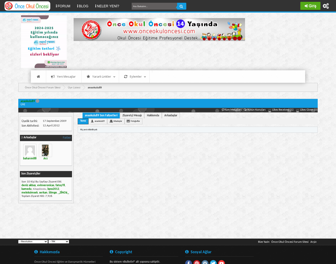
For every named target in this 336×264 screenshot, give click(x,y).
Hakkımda (153, 115)
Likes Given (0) (308, 109)
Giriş (312, 6)
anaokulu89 (100, 121)
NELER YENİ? (108, 6)
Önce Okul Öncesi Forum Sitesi (290, 241)
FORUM (66, 6)
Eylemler (136, 76)
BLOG (83, 6)
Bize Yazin (263, 241)
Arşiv (313, 241)
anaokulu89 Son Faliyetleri (101, 115)
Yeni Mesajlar (66, 76)
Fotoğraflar (135, 121)
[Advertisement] (157, 55)
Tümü (83, 121)
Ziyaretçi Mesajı (132, 115)
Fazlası (67, 137)
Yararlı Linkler (101, 76)
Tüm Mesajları (233, 109)
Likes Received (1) (282, 109)
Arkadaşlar (170, 115)
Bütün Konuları (256, 109)
